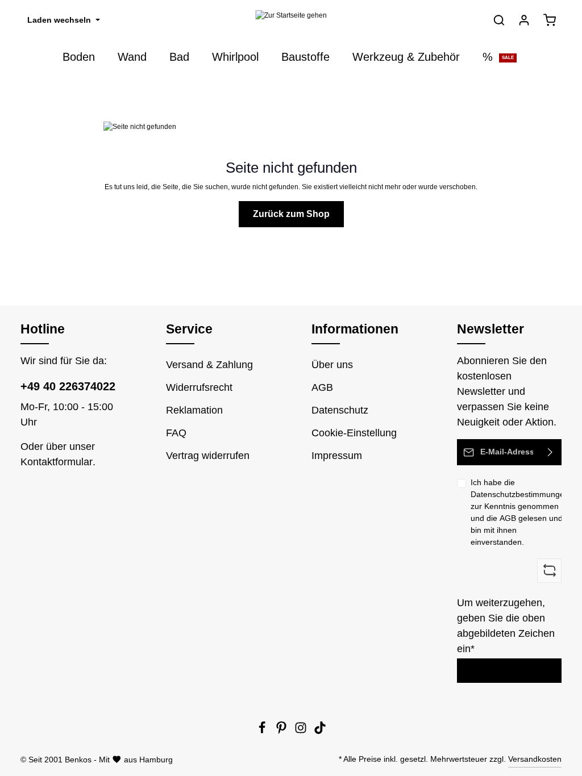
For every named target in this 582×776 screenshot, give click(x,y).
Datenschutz (339, 410)
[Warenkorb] (550, 20)
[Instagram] (301, 731)
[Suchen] (499, 20)
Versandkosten (535, 759)
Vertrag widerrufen (208, 455)
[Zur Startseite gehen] (291, 20)
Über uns (332, 364)
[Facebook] (263, 731)
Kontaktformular (56, 462)
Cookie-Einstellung (354, 433)
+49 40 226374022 (67, 386)
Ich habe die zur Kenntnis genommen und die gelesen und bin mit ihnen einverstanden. (520, 512)
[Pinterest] (282, 731)
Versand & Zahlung (209, 364)
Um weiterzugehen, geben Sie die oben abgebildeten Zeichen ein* (506, 625)
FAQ (176, 433)
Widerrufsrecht (199, 387)
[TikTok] (320, 731)
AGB (508, 518)
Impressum (336, 455)
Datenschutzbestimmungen (520, 494)
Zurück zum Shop (291, 214)
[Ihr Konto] (524, 20)
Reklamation (194, 410)
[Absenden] (550, 452)
